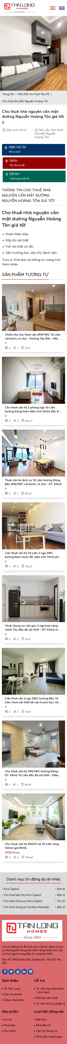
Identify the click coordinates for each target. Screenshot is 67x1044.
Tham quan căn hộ (19, 176)
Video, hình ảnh (14, 1000)
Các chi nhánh (13, 994)
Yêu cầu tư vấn (17, 163)
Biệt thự (41, 1019)
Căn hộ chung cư (47, 1031)
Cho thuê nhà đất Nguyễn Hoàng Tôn (25, 101)
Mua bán (9, 1025)
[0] (33, 307)
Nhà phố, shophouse (49, 1036)
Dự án (8, 1019)
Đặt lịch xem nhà (46, 998)
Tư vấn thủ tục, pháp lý (50, 1003)
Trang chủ (8, 94)
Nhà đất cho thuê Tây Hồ (33, 94)
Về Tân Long (12, 988)
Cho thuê (10, 1031)
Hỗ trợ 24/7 (17, 149)
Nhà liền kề (43, 1025)
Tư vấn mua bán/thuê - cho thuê (50, 990)
